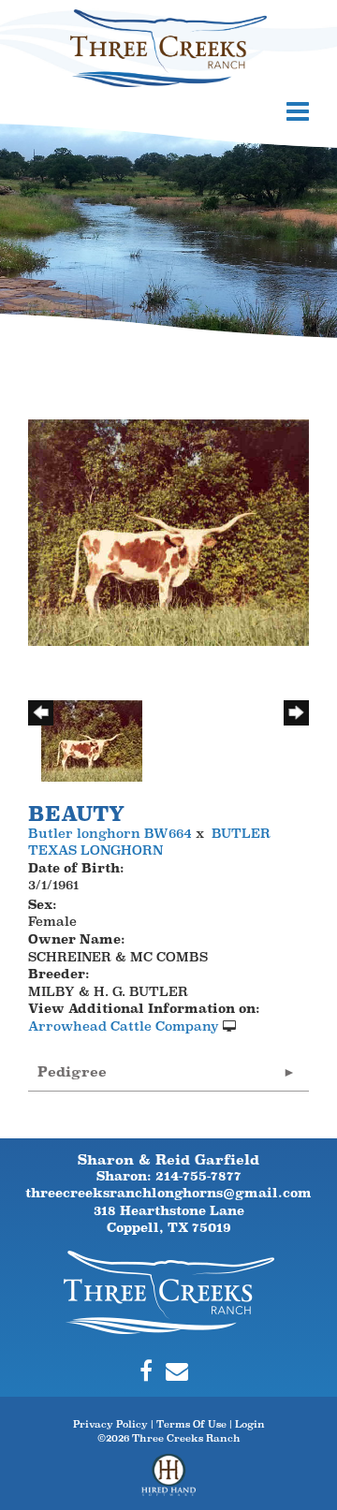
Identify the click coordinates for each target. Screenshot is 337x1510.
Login (250, 1423)
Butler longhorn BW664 (110, 833)
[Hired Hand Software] (169, 1482)
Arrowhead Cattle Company (123, 1026)
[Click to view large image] (168, 530)
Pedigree (72, 1071)
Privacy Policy (110, 1423)
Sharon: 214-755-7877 (169, 1175)
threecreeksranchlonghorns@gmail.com (168, 1192)
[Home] (169, 1290)
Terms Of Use (191, 1423)
